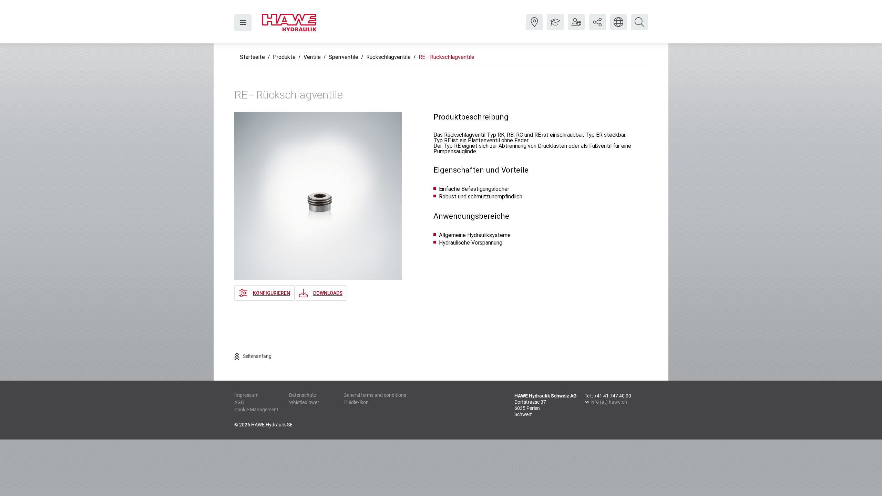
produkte (284, 57)
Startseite (252, 57)
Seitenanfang (257, 356)
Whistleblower (304, 402)
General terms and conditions (374, 395)
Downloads (327, 293)
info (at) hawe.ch (609, 402)
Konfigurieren (271, 293)
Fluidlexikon (356, 402)
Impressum (246, 395)
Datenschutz (302, 395)
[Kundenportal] (576, 27)
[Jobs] (555, 27)
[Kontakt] (534, 27)
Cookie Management (256, 409)
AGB (239, 402)
